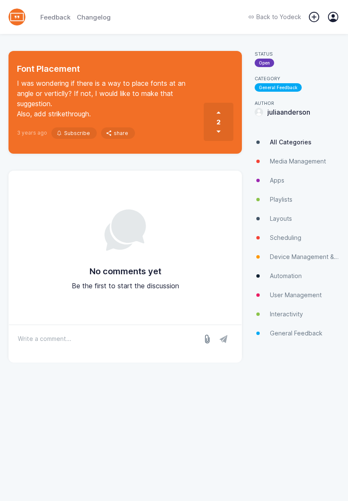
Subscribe (77, 133)
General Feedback (278, 87)
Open (264, 62)
